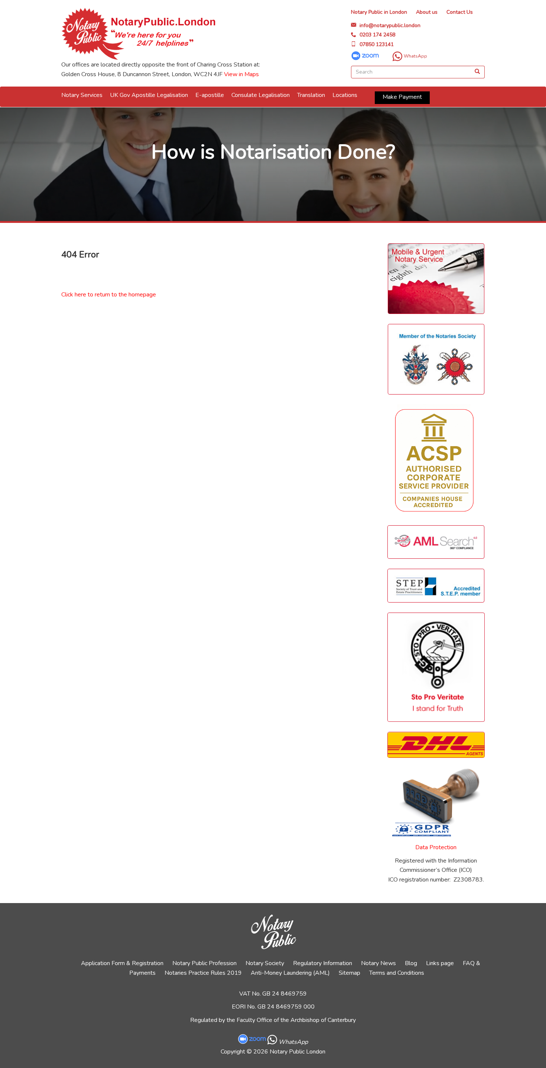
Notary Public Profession (204, 963)
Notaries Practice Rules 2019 (203, 973)
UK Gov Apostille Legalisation (149, 95)
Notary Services (82, 95)
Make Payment (402, 97)
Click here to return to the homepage (108, 294)
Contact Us (459, 12)
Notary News (378, 963)
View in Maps (241, 74)
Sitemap (349, 973)
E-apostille (209, 95)
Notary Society (265, 963)
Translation (311, 95)
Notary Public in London (379, 12)
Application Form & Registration (122, 963)
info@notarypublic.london (390, 25)
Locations (344, 95)
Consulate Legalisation (260, 95)
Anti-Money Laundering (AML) (290, 973)
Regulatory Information (322, 963)
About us (427, 12)
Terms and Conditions (396, 973)
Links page (440, 963)
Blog (411, 963)
